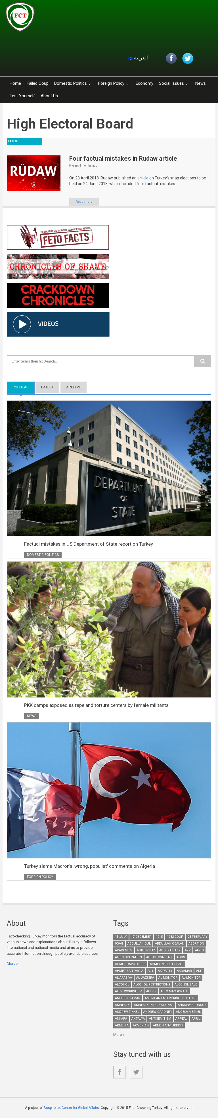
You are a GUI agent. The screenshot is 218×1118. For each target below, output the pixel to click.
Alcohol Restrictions (151, 984)
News (200, 83)
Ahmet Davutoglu (130, 964)
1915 (159, 937)
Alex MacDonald (174, 991)
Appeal (181, 1018)
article (143, 178)
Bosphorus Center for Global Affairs (71, 1108)
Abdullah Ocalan (169, 943)
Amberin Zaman (128, 998)
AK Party (165, 971)
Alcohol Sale (186, 984)
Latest (47, 387)
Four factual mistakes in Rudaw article (123, 158)
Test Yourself (22, 95)
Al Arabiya (123, 978)
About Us (49, 95)
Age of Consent (159, 957)
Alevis (151, 991)
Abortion (196, 943)
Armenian (141, 1025)
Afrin (199, 950)
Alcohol (122, 984)
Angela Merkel (188, 1012)
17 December (141, 937)
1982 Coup (175, 937)
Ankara (121, 1018)
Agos (181, 957)
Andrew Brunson (192, 1005)
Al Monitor (167, 978)
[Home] (73, 18)
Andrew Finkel (127, 1012)
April (196, 1018)
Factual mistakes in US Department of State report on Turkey (88, 544)
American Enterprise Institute (170, 998)
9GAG (119, 943)
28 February (197, 937)
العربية (140, 58)
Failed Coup (38, 83)
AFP (188, 950)
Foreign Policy (111, 83)
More (11, 963)
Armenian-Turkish (168, 1025)
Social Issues (171, 83)
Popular (24, 387)
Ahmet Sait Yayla (129, 971)
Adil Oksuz (146, 950)
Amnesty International (153, 1005)
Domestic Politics (70, 83)
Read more (84, 202)
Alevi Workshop (128, 991)
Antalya (138, 1018)
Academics (124, 950)
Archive (73, 387)
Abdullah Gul (139, 943)
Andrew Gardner (157, 1012)
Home (15, 83)
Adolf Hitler (170, 950)
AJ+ (151, 971)
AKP (199, 971)
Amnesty (122, 1005)
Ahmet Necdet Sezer (167, 964)
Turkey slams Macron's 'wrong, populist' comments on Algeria (89, 866)
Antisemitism (160, 1018)
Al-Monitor (191, 978)
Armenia (122, 1025)
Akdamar (184, 971)
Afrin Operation (128, 957)
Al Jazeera (145, 978)
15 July (121, 937)
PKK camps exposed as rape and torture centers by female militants (96, 705)
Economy (144, 83)
